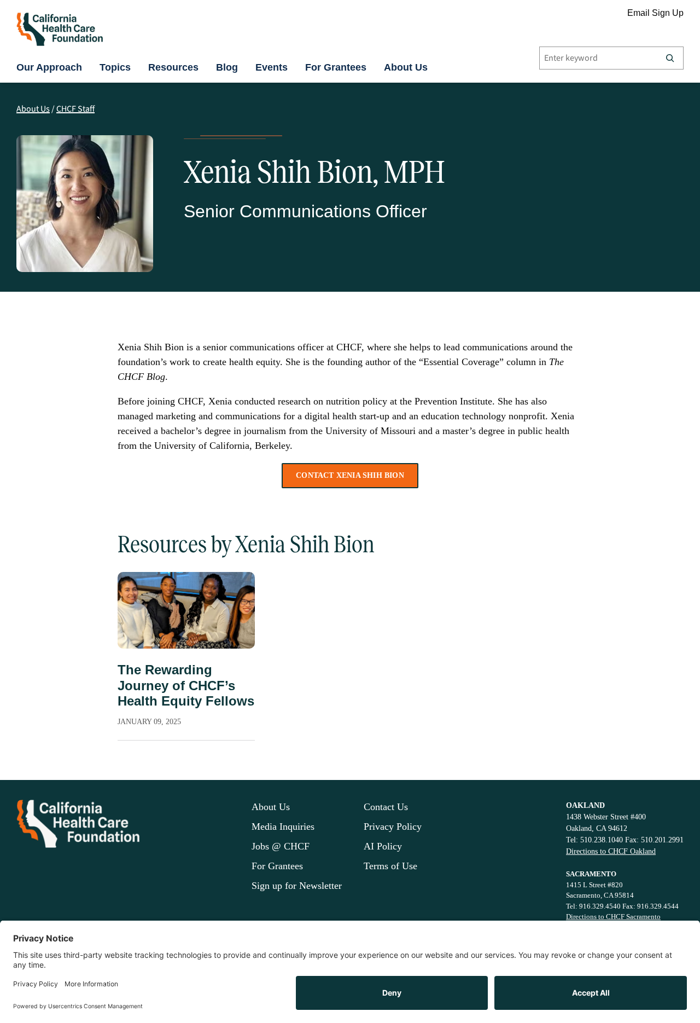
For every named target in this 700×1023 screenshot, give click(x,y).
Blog (227, 67)
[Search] (670, 58)
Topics (115, 67)
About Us (406, 67)
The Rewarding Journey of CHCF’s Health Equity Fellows (186, 685)
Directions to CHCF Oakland (611, 851)
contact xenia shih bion (350, 475)
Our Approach (49, 67)
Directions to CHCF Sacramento (613, 916)
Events (271, 67)
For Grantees (335, 67)
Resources (173, 67)
